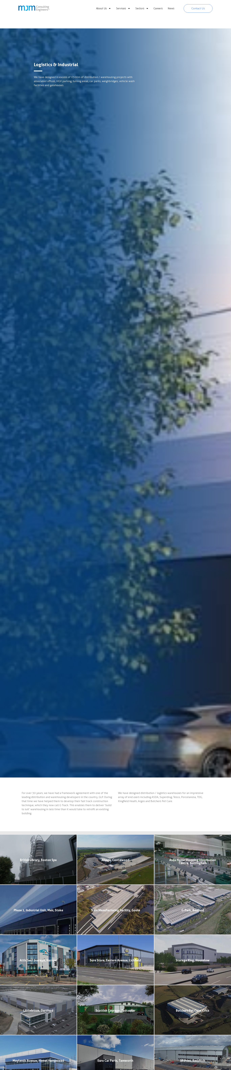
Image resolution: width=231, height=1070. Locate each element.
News (171, 8)
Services (121, 8)
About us (101, 8)
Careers (158, 8)
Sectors (139, 8)
